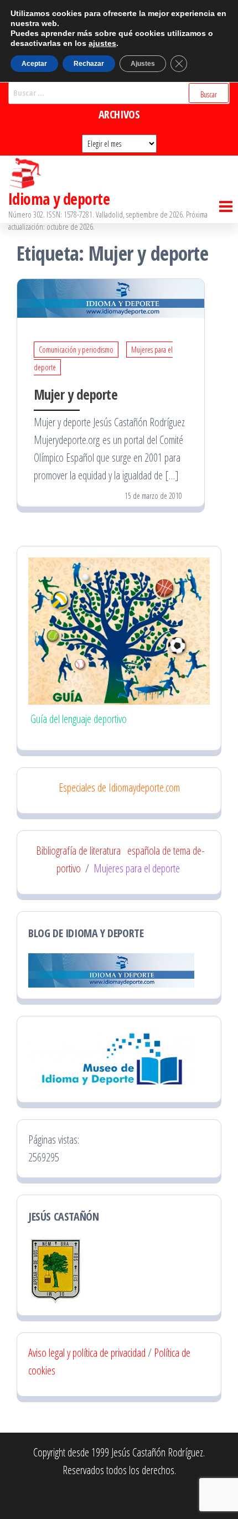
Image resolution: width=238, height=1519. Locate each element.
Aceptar (34, 64)
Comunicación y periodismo (76, 349)
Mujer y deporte (75, 394)
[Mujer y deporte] (110, 297)
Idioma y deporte (59, 198)
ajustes (102, 43)
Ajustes (143, 64)
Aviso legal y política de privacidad (87, 1352)
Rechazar (89, 64)
